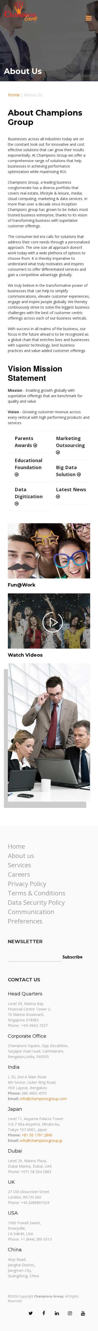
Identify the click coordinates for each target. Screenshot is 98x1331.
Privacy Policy (27, 883)
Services (19, 865)
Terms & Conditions (36, 893)
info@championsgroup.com (43, 1098)
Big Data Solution (66, 470)
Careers (19, 874)
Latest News (71, 489)
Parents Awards (24, 441)
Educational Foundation (28, 463)
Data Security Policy (36, 902)
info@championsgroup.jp (41, 1140)
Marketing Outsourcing (70, 441)
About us (21, 855)
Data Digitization (29, 493)
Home (14, 95)
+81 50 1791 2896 (37, 1135)
